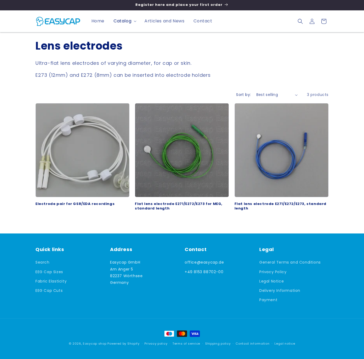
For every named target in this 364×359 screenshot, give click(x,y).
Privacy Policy (272, 272)
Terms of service (186, 343)
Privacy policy (155, 343)
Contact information (252, 343)
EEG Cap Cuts (49, 290)
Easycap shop (94, 343)
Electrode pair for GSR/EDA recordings (75, 204)
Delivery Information (279, 290)
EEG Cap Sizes (49, 272)
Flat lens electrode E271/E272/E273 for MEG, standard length (179, 206)
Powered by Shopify (123, 343)
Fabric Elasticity (51, 281)
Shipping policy (218, 343)
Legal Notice (271, 281)
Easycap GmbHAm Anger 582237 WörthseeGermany (126, 272)
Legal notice (284, 343)
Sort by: (243, 94)
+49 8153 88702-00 (204, 272)
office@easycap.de (204, 262)
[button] (124, 21)
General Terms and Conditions (290, 262)
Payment (268, 299)
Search (42, 262)
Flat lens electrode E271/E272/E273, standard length (280, 206)
